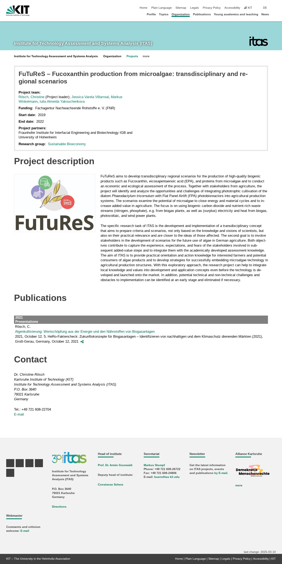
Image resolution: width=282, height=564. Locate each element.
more (238, 485)
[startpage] (274, 14)
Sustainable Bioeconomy (67, 144)
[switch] (274, 7)
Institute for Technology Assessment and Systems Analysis (56, 56)
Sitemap (180, 7)
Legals (194, 7)
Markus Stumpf (154, 465)
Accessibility (232, 7)
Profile (151, 14)
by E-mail (220, 473)
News (265, 14)
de (265, 7)
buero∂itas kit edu (167, 477)
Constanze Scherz (110, 484)
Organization (181, 14)
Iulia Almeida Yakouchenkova (62, 101)
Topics (163, 14)
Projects (132, 56)
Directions (59, 506)
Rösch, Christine (31, 97)
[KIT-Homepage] (18, 10)
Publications (202, 14)
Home (143, 7)
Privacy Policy (212, 7)
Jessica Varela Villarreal (90, 97)
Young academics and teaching (236, 14)
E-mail (19, 414)
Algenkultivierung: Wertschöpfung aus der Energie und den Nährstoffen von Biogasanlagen (85, 332)
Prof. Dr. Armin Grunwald (115, 465)
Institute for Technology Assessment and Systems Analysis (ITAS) (83, 43)
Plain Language (161, 7)
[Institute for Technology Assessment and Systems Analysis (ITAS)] (258, 41)
